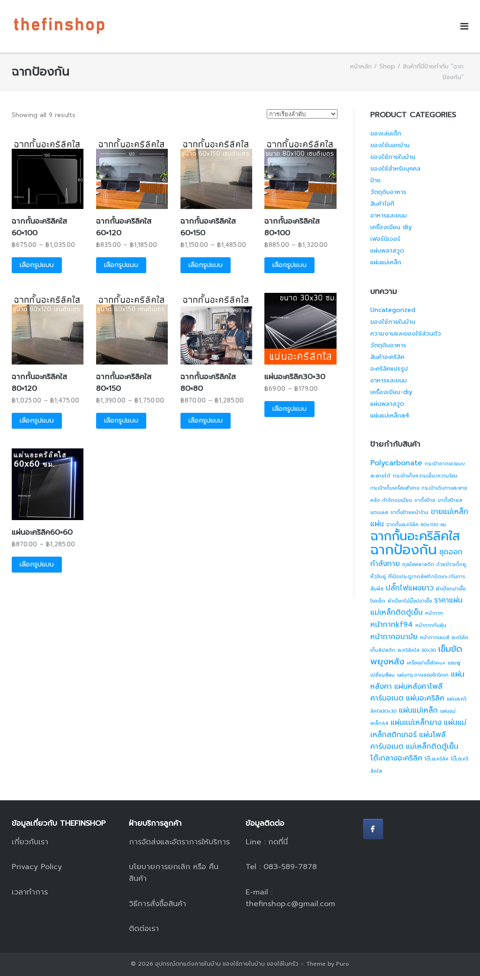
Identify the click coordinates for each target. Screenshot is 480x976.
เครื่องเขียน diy (391, 227)
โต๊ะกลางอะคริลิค (396, 758)
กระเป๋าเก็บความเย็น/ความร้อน (425, 475)
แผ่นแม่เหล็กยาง (416, 722)
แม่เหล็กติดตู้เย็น (432, 746)
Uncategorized (392, 309)
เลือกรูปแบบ (37, 265)
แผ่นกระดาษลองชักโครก (423, 674)
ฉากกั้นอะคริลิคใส (415, 536)
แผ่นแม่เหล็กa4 (389, 415)
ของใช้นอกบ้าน (390, 145)
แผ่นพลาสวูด (387, 250)
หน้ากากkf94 (391, 624)
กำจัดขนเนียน (397, 500)
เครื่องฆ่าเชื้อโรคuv (426, 662)
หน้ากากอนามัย (394, 636)
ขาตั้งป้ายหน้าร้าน (409, 512)
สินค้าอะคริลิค (387, 356)
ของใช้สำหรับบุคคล (395, 168)
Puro (342, 964)
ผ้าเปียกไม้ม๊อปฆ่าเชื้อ (410, 600)
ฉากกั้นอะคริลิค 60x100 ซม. (416, 524)
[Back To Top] (456, 952)
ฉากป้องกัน (403, 549)
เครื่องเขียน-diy (391, 391)
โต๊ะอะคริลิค (437, 758)
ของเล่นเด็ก (385, 133)
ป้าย (375, 180)
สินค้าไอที (382, 203)
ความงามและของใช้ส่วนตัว (405, 333)
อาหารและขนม (388, 215)
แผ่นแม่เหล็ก (385, 262)
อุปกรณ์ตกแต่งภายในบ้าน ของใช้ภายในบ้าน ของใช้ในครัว (227, 964)
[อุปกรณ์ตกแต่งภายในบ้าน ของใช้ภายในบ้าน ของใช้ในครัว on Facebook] (373, 829)
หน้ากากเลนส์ (434, 637)
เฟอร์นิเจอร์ (385, 238)
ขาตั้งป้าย (424, 500)
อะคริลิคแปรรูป (389, 368)
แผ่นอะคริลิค (425, 698)
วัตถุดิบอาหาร (388, 191)
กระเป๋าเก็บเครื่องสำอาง (394, 488)
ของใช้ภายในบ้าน (392, 156)
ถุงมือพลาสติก (418, 564)
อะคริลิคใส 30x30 (417, 650)
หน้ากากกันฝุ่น (430, 625)
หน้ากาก (434, 613)
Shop (387, 66)
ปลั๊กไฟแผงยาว (410, 588)
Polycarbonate (396, 463)
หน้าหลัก (361, 66)
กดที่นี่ (278, 842)
